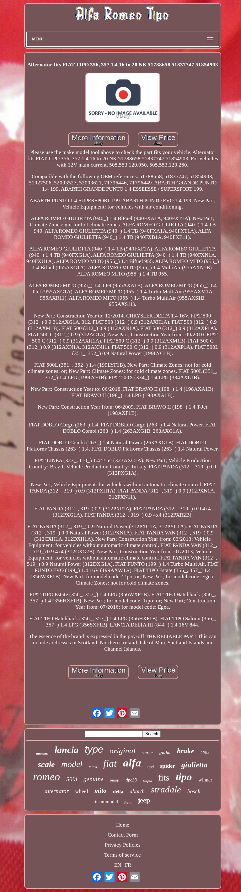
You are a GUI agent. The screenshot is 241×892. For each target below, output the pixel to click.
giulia (165, 752)
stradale (166, 789)
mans (93, 767)
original (123, 750)
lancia (66, 750)
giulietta (194, 765)
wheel (81, 791)
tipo (184, 776)
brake (185, 751)
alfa (132, 763)
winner (205, 779)
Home (122, 825)
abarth (137, 791)
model (72, 764)
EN (117, 865)
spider (167, 766)
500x (205, 752)
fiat (110, 763)
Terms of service (122, 855)
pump (114, 780)
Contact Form (123, 835)
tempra (147, 781)
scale (46, 764)
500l (71, 779)
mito (100, 790)
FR (128, 865)
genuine (93, 779)
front (127, 802)
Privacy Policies (123, 845)
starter (147, 752)
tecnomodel (106, 801)
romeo (46, 776)
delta (118, 791)
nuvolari (42, 753)
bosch (194, 791)
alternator (57, 791)
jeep (144, 800)
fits (163, 777)
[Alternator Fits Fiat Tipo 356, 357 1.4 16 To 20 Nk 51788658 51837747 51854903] (122, 98)
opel (150, 767)
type (94, 749)
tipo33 (131, 780)
